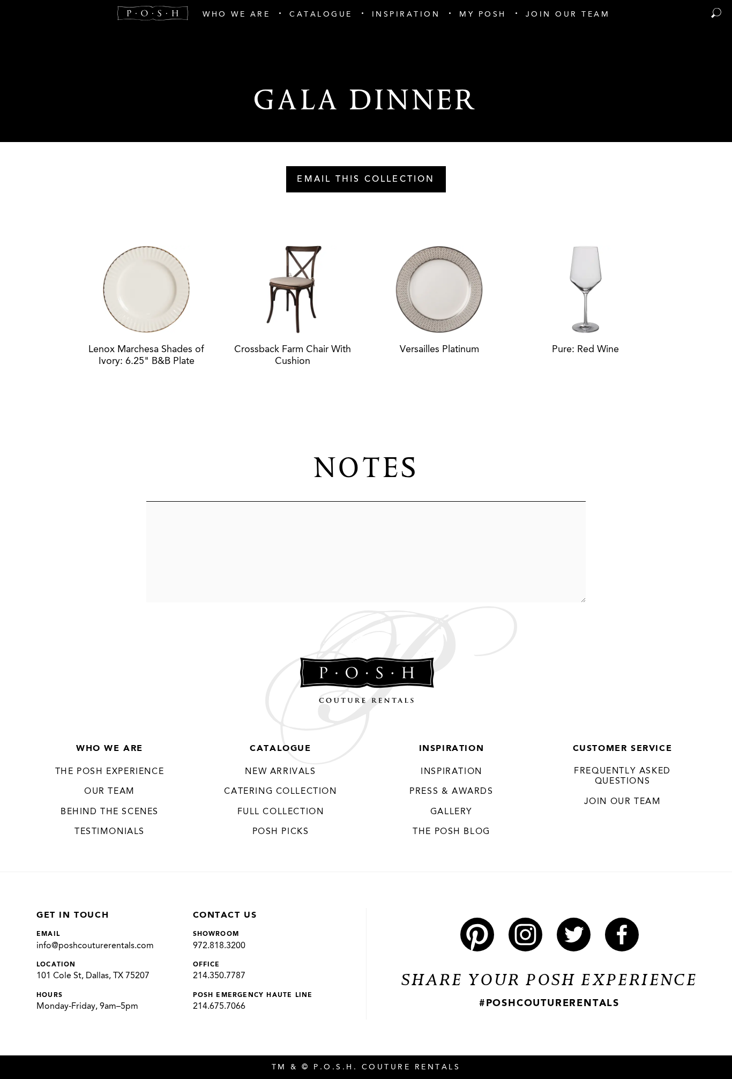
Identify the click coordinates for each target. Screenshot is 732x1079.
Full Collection (280, 812)
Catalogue (280, 749)
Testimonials (109, 832)
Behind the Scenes (110, 812)
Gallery (451, 812)
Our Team (109, 791)
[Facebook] (622, 934)
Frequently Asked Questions (622, 776)
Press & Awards (451, 791)
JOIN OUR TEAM (622, 802)
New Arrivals (280, 772)
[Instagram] (525, 934)
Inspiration (451, 749)
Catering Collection (280, 791)
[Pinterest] (477, 934)
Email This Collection (366, 179)
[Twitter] (574, 934)
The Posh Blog (451, 832)
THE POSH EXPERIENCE (109, 772)
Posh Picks (280, 832)
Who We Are (109, 749)
